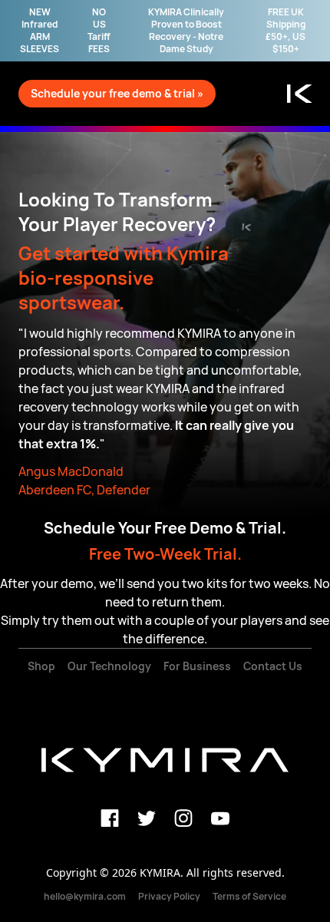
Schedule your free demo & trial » (117, 93)
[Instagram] (183, 818)
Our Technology (109, 666)
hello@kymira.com (85, 896)
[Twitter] (146, 818)
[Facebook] (110, 818)
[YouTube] (220, 818)
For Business (197, 666)
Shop (41, 666)
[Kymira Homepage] (299, 93)
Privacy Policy (169, 896)
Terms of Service (249, 896)
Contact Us (272, 666)
